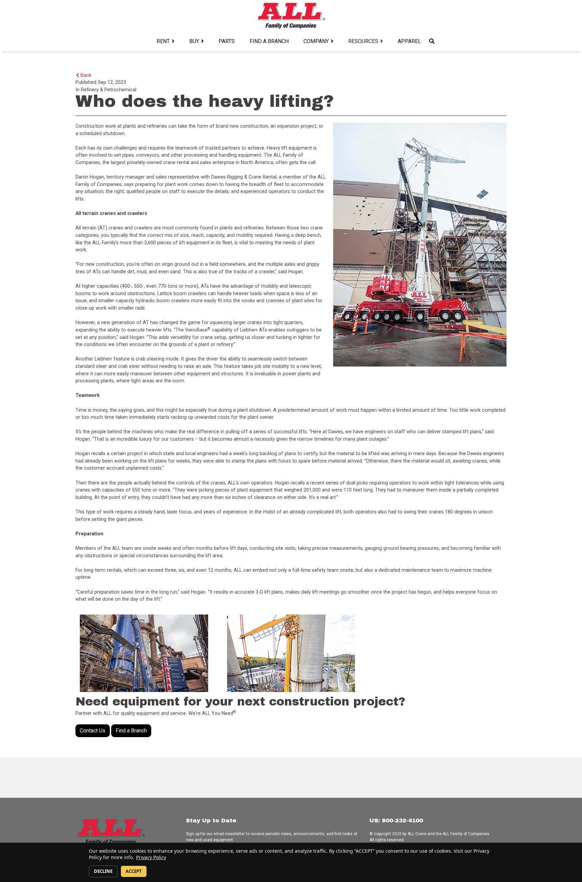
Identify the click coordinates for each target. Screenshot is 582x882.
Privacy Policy (151, 857)
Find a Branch (269, 41)
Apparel (409, 41)
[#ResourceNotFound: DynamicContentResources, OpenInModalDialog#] (144, 653)
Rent (163, 41)
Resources (363, 41)
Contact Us (92, 730)
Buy (194, 41)
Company (316, 41)
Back (85, 75)
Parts (227, 41)
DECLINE (103, 871)
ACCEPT (134, 871)
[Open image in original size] (291, 15)
